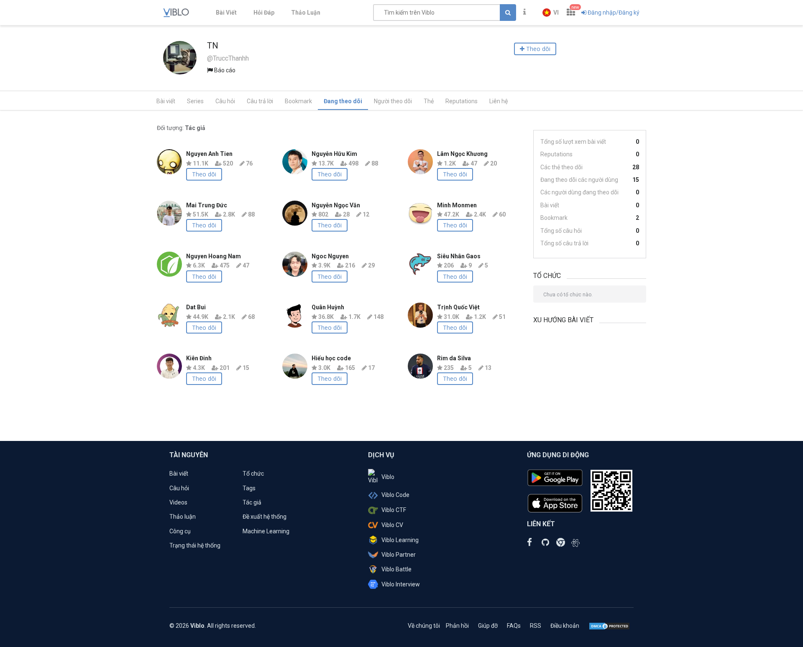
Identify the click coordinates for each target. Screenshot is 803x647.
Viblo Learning (400, 540)
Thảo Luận (305, 12)
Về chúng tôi (424, 625)
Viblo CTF (393, 510)
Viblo (387, 477)
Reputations (461, 101)
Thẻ (429, 101)
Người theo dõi (393, 101)
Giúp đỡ (488, 625)
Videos (178, 502)
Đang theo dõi (343, 101)
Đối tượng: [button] (181, 128)
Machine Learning (266, 531)
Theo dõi (204, 174)
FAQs (514, 625)
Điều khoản (564, 625)
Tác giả (252, 502)
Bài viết (165, 101)
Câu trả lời (260, 101)
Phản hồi (457, 625)
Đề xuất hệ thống (264, 516)
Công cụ (180, 531)
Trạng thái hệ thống (194, 545)
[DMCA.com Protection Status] (609, 625)
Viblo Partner (398, 554)
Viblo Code (395, 495)
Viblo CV (392, 525)
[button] (550, 12)
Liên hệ (498, 101)
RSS (535, 625)
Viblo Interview (400, 584)
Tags (249, 488)
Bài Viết (226, 12)
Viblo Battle (396, 569)
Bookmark (298, 101)
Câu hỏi (225, 101)
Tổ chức (253, 473)
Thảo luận (182, 516)
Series (195, 101)
